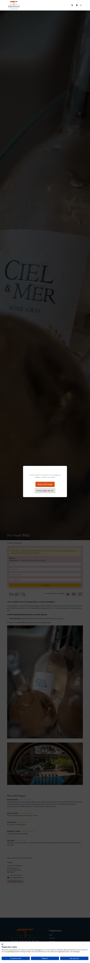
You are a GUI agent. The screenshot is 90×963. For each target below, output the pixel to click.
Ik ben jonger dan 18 (45, 490)
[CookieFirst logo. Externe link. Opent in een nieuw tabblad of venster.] (2, 945)
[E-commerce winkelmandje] (72, 5)
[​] (77, 5)
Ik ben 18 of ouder (45, 484)
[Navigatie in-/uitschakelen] (81, 5)
